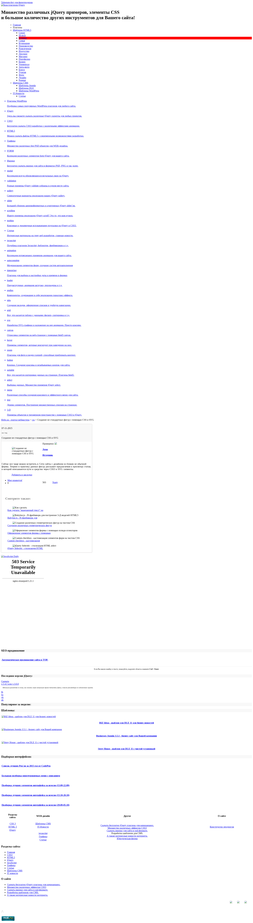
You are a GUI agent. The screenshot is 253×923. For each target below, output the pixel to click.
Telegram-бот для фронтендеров (17, 2)
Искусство (24, 51)
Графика (43, 836)
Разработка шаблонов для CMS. (23, 892)
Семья (22, 40)
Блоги (22, 69)
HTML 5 (12, 827)
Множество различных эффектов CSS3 (127, 828)
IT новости (12, 873)
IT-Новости (18, 93)
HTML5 (11, 857)
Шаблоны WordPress (29, 91)
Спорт (22, 32)
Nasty (55, 482)
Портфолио (24, 59)
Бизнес (22, 62)
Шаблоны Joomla (27, 85)
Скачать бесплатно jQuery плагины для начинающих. (127, 825)
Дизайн (22, 77)
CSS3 (9, 855)
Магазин (23, 56)
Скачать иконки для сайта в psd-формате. (127, 830)
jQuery (12, 830)
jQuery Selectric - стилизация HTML (25, 548)
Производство (26, 46)
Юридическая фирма (127, 838)
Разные (22, 80)
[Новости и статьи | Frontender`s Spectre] (10, 556)
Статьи (22, 96)
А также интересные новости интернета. (127, 836)
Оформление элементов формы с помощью (29, 533)
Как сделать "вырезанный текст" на (25, 510)
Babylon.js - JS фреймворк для (22, 518)
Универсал (24, 64)
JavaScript (12, 862)
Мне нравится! (14, 480)
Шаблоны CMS (20, 83)
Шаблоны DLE (26, 88)
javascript (43, 833)
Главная (17, 25)
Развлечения (25, 48)
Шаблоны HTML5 (22, 30)
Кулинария (24, 43)
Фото (21, 75)
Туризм (22, 72)
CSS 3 (13, 823)
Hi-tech (22, 35)
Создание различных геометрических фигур (29, 525)
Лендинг (23, 54)
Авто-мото (24, 67)
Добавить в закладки (21, 475)
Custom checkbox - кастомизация (23, 540)
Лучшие (23, 38)
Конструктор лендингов (222, 827)
